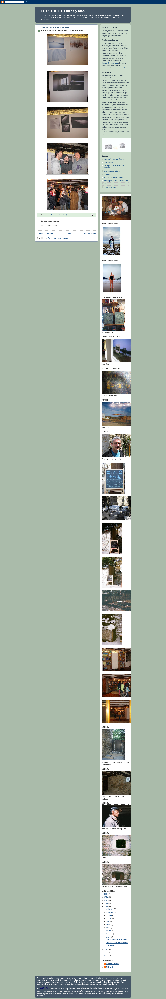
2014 (106, 897)
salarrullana (108, 184)
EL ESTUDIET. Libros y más (63, 11)
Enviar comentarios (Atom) (58, 238)
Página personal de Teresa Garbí (116, 181)
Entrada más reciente (45, 233)
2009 (106, 953)
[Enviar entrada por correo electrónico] (91, 215)
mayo (108, 925)
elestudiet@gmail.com (110, 63)
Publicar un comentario (48, 225)
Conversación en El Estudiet (116, 940)
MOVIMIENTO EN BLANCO (114, 177)
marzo (108, 931)
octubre (109, 915)
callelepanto (108, 162)
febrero (109, 934)
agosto (109, 918)
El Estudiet (110, 967)
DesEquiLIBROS (112, 964)
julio (108, 922)
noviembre (110, 912)
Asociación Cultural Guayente (115, 159)
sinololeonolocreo (110, 187)
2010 (106, 950)
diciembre (110, 909)
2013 (106, 900)
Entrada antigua (90, 233)
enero (108, 937)
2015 (106, 894)
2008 (106, 956)
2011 (106, 906)
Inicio (69, 233)
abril (108, 928)
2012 (106, 903)
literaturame (108, 174)
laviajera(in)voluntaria (111, 171)
